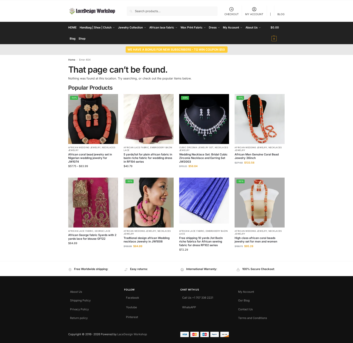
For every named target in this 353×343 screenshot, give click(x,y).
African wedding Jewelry (84, 147)
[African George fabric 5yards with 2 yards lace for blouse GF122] (93, 202)
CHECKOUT (231, 14)
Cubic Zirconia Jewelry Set (196, 147)
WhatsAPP (189, 306)
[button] (278, 33)
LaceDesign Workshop (132, 334)
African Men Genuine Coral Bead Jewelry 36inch (257, 156)
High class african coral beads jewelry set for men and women (256, 239)
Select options (93, 173)
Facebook (132, 297)
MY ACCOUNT (254, 14)
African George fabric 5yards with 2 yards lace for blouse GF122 (92, 236)
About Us (76, 291)
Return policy (79, 317)
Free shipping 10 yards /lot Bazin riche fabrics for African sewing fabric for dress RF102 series (201, 241)
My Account (246, 291)
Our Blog (244, 299)
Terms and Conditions (252, 317)
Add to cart (260, 170)
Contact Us (245, 308)
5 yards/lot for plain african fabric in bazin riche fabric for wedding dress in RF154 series (148, 158)
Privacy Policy (79, 308)
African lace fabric (136, 147)
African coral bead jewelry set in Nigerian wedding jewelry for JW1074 (90, 158)
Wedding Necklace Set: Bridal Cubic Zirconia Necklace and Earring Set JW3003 (203, 158)
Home (71, 59)
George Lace (102, 231)
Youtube (131, 306)
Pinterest (132, 316)
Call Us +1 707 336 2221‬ (197, 297)
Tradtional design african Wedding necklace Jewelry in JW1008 (147, 239)
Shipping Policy (80, 299)
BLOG (280, 14)
